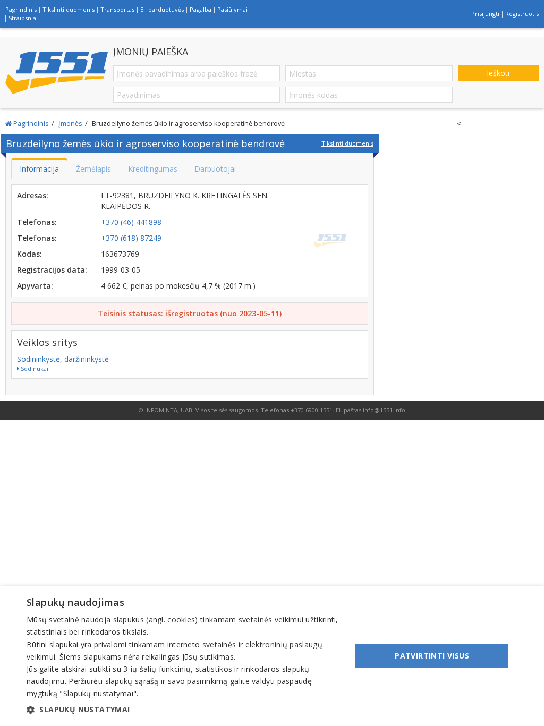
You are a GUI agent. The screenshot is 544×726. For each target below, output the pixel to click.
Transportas (117, 9)
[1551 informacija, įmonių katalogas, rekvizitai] (56, 73)
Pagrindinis (21, 9)
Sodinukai (33, 369)
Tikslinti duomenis (68, 9)
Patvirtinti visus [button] (432, 656)
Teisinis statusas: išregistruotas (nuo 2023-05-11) (190, 313)
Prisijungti (485, 14)
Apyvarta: (35, 286)
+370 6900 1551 (312, 410)
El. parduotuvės (162, 9)
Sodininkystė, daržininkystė (63, 359)
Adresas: (32, 195)
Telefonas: (37, 222)
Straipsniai (23, 18)
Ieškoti (498, 73)
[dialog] (272, 656)
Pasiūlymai (232, 9)
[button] (184, 709)
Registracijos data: (52, 270)
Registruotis (522, 14)
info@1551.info (384, 410)
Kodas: (29, 254)
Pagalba (200, 9)
